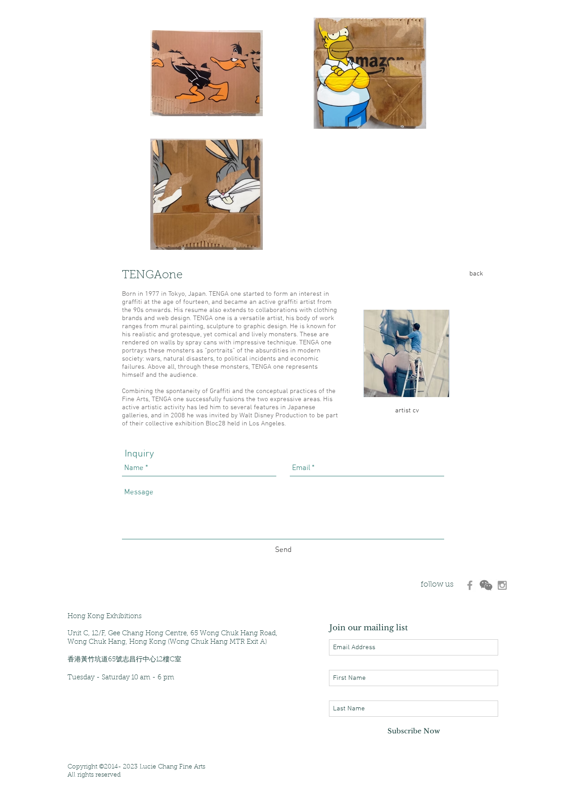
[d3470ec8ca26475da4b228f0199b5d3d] (470, 585)
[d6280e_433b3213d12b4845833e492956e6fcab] (486, 585)
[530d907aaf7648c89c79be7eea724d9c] (502, 585)
